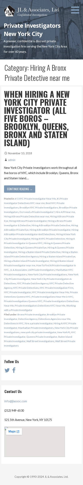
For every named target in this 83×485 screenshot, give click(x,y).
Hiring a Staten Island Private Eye (57, 256)
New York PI (63, 332)
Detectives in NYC (14, 323)
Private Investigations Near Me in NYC (52, 296)
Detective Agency (27, 318)
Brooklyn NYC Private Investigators (39, 207)
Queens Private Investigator (41, 336)
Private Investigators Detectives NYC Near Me (40, 305)
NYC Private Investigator (17, 292)
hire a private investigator (39, 323)
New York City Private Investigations (47, 274)
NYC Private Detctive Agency (32, 283)
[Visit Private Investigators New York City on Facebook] (13, 371)
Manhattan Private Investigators (36, 327)
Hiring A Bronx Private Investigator (28, 220)
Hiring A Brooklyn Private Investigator (50, 229)
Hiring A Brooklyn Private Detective (51, 225)
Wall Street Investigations (40, 341)
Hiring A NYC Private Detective (48, 238)
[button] (76, 7)
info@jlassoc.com (15, 401)
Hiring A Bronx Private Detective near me (26, 216)
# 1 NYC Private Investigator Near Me (35, 198)
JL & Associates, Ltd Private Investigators (32, 269)
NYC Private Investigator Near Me (50, 292)
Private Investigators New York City (32, 29)
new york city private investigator (38, 332)
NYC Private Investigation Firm (56, 287)
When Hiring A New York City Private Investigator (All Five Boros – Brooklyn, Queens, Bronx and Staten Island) (37, 118)
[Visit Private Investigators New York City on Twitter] (7, 371)
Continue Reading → (19, 189)
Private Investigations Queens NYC (23, 301)
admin (11, 160)
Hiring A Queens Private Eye (31, 247)
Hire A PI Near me (65, 211)
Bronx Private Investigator (32, 314)
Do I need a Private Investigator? (37, 211)
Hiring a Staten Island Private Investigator (26, 260)
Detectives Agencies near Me (54, 318)
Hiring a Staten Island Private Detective (39, 252)
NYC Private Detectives (26, 287)
